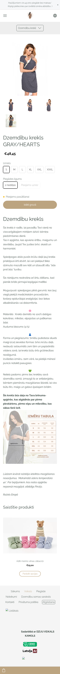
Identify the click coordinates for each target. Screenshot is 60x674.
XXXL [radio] (50, 169)
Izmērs (7, 163)
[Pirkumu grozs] (3, 670)
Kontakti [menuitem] (9, 602)
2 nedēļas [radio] (10, 185)
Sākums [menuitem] (15, 591)
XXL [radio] (39, 169)
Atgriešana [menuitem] (49, 602)
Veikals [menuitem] (28, 591)
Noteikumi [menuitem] (11, 596)
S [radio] (6, 169)
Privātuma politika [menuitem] (28, 602)
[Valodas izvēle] (55, 15)
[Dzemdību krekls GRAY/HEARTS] (11, 105)
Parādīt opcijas (30, 574)
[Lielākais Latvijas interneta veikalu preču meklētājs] (12, 631)
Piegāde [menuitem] (41, 591)
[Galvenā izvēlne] (5, 15)
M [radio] (14, 169)
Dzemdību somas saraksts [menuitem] (36, 596)
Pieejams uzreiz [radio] (29, 185)
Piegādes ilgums (12, 178)
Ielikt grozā (30, 204)
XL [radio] (30, 169)
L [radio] (22, 169)
